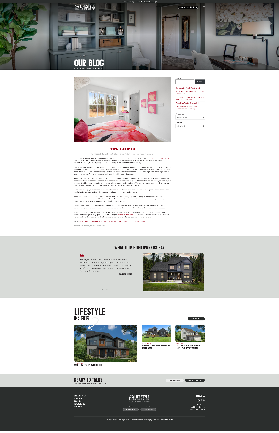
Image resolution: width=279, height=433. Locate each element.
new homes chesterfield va (134, 221)
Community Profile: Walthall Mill (188, 88)
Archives (178, 123)
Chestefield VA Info (107, 154)
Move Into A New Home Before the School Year (190, 93)
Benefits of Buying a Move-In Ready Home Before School (190, 98)
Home (76, 68)
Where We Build (80, 395)
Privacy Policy (111, 420)
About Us (77, 401)
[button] (190, 7)
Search (178, 78)
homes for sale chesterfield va (112, 221)
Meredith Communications (163, 420)
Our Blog (82, 68)
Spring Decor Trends (137, 154)
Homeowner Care (80, 404)
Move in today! (151, 2)
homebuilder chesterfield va (89, 221)
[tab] (102, 289)
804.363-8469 (130, 409)
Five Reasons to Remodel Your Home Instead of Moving (188, 108)
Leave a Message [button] (174, 380)
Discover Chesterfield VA (122, 154)
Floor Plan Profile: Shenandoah (187, 103)
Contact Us (78, 406)
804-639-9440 (148, 409)
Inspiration (78, 398)
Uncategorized (149, 154)
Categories (179, 114)
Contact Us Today (195, 380)
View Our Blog (196, 318)
